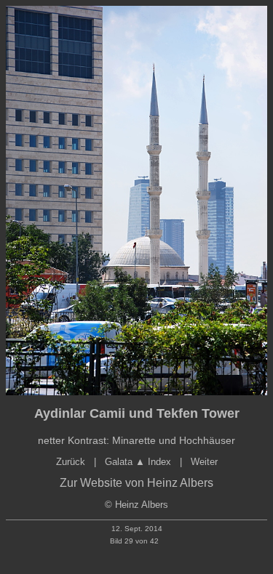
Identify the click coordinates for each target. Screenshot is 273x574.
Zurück (70, 461)
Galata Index (138, 461)
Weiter (204, 461)
